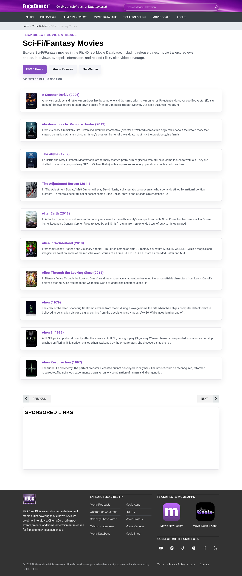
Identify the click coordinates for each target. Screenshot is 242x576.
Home (26, 26)
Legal (192, 564)
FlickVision (90, 69)
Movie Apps (133, 504)
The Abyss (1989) (56, 154)
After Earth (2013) (56, 213)
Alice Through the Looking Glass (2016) (73, 273)
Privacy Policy (177, 564)
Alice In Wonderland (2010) (63, 243)
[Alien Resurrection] (31, 362)
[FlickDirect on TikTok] (182, 548)
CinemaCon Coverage (103, 512)
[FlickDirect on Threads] (193, 548)
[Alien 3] (31, 332)
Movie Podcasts (100, 504)
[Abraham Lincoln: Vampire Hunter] (31, 124)
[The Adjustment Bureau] (31, 184)
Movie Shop (133, 533)
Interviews (48, 17)
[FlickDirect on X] (215, 548)
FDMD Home (34, 69)
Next (205, 398)
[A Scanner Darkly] (31, 95)
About (181, 17)
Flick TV (130, 512)
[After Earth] (31, 213)
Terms (161, 564)
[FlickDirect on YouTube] (160, 548)
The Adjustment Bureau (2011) (66, 184)
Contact (204, 564)
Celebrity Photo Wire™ (103, 519)
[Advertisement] (121, 442)
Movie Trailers (134, 519)
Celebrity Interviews (102, 526)
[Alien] (31, 302)
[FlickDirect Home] (37, 6)
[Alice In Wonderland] (31, 243)
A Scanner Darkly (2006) (61, 95)
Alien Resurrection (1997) (62, 362)
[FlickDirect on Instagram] (171, 548)
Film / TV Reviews (75, 17)
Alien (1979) (51, 302)
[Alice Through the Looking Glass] (31, 272)
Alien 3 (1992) (53, 332)
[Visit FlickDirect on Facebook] (204, 548)
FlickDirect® (74, 564)
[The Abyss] (31, 154)
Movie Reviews (62, 69)
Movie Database (105, 17)
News (30, 17)
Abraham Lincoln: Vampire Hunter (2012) (73, 124)
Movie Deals (161, 17)
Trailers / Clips (134, 17)
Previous (39, 398)
